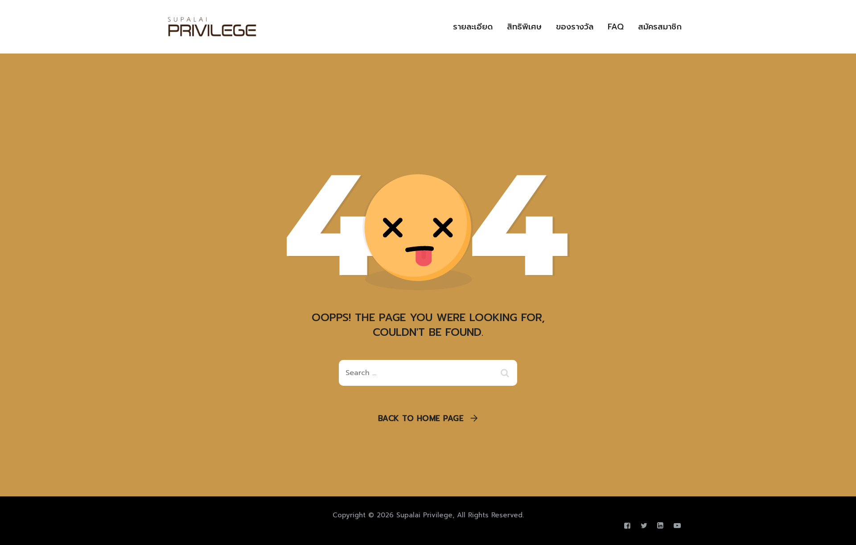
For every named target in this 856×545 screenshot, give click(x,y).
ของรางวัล (574, 27)
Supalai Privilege (424, 515)
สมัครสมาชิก (660, 27)
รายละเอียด (473, 27)
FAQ (616, 27)
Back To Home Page (421, 418)
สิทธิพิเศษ (524, 27)
